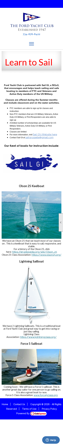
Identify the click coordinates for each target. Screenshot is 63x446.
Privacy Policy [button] (49, 408)
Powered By (23, 413)
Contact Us (19, 404)
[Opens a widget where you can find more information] (51, 440)
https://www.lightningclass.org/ (38, 337)
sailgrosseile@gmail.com (39, 137)
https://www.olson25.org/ (46, 254)
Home (5, 404)
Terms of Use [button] (29, 408)
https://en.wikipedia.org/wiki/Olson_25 (34, 251)
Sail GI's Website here (45, 134)
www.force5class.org (46, 395)
